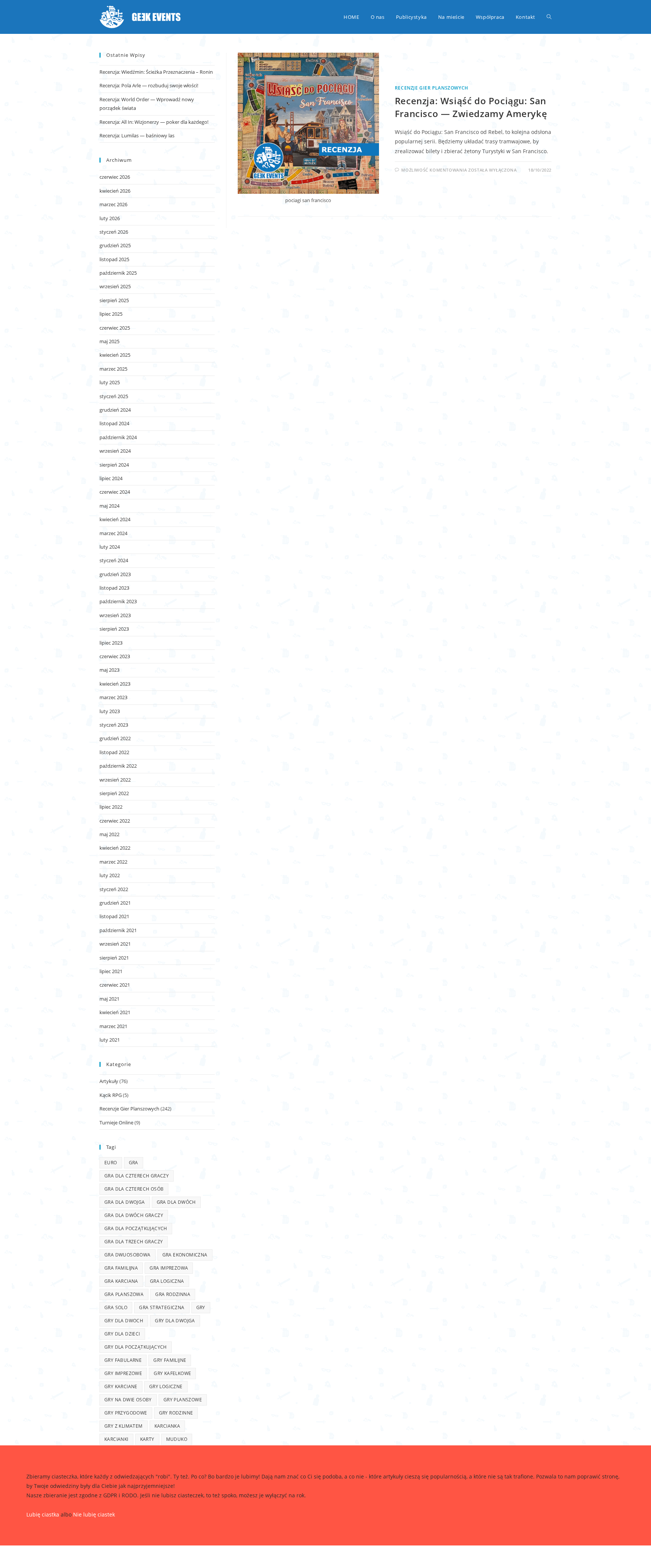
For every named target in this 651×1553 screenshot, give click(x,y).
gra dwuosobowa (127, 1255)
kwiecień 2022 (114, 847)
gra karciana (121, 1281)
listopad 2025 (114, 259)
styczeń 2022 (113, 889)
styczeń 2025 (113, 396)
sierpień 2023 (114, 628)
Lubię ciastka (42, 1514)
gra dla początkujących (135, 1228)
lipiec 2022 (110, 806)
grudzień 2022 (115, 738)
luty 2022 (109, 875)
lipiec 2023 (110, 642)
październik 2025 (118, 272)
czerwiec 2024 (114, 491)
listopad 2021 (114, 916)
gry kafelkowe (172, 1373)
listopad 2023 (114, 587)
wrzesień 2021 (115, 943)
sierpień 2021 (114, 957)
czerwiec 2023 (114, 656)
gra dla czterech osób (134, 1189)
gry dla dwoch (123, 1320)
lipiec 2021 (110, 971)
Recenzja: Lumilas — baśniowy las (136, 135)
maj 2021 (109, 998)
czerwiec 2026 (114, 176)
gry (200, 1307)
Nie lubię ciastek (94, 1514)
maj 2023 (109, 669)
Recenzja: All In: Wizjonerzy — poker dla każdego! (153, 122)
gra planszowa (124, 1294)
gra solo (115, 1307)
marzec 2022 (113, 861)
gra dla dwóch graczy (133, 1215)
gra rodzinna (172, 1294)
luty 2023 (109, 711)
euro (110, 1162)
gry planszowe (183, 1399)
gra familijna (121, 1268)
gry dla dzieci (122, 1334)
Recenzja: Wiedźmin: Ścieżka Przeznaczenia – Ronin (156, 71)
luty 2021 (109, 1039)
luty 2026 (109, 218)
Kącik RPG (110, 1095)
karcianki (116, 1439)
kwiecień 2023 (114, 683)
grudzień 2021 (115, 902)
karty (147, 1439)
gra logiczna (167, 1281)
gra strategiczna (161, 1307)
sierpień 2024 (114, 464)
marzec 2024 (113, 533)
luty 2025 (109, 382)
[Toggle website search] (549, 17)
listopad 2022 (114, 752)
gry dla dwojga (175, 1320)
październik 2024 (118, 437)
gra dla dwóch (176, 1202)
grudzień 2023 (115, 574)
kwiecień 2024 (114, 519)
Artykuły (108, 1081)
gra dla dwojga (124, 1202)
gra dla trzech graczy (133, 1241)
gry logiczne (166, 1386)
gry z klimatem (123, 1426)
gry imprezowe (123, 1373)
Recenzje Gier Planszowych (431, 88)
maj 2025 (109, 341)
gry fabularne (123, 1360)
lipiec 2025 (110, 313)
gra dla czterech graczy (136, 1176)
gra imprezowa (169, 1268)
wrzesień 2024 (115, 450)
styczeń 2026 (113, 231)
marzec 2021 (113, 1026)
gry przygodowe (125, 1413)
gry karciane (121, 1386)
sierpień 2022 (114, 793)
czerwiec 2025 (114, 327)
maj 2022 (109, 834)
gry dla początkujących (135, 1347)
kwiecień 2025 (114, 354)
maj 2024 (109, 505)
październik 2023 (118, 601)
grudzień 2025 (115, 245)
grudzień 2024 (115, 409)
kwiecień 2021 (114, 1012)
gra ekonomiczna (185, 1255)
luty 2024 (109, 546)
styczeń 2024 (113, 560)
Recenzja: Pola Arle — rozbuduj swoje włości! (148, 85)
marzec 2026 (113, 204)
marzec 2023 (113, 697)
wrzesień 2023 (115, 615)
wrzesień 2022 (115, 779)
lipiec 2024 (110, 478)
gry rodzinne (176, 1413)
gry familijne (169, 1360)
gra (133, 1162)
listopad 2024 (114, 423)
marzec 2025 (113, 368)
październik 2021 (118, 930)
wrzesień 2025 (115, 286)
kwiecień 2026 (114, 190)
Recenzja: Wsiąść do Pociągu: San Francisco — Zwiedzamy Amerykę (471, 107)
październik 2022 (118, 765)
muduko (176, 1439)
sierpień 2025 (114, 300)
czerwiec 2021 (114, 984)
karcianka (167, 1426)
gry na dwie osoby (128, 1399)
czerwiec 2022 (114, 820)
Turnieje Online (116, 1122)
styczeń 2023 (113, 724)
